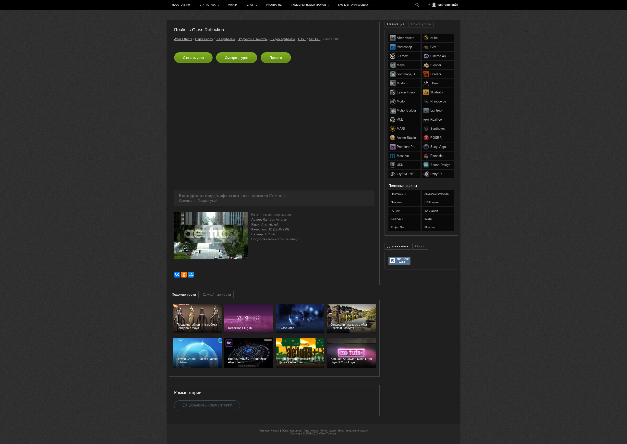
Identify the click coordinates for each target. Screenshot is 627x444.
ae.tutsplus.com (279, 214)
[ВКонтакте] (177, 275)
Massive (403, 156)
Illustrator (437, 92)
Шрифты (429, 227)
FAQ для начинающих (353, 4)
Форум (232, 4)
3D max (402, 56)
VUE (400, 119)
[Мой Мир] (191, 275)
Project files (398, 227)
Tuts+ (302, 39)
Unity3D (436, 174)
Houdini (435, 74)
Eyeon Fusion (406, 92)
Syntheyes (438, 128)
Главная (264, 430)
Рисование (274, 4)
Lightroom (437, 110)
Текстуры (397, 218)
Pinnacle (436, 156)
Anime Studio (406, 138)
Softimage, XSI (408, 74)
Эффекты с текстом (252, 39)
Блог (250, 4)
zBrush (435, 83)
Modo (401, 101)
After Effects (183, 39)
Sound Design (440, 165)
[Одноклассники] (184, 275)
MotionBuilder (406, 110)
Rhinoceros (438, 101)
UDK (400, 165)
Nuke (434, 38)
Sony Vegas (438, 147)
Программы (398, 193)
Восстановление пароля (353, 430)
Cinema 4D (438, 56)
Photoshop (404, 47)
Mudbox (402, 83)
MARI (401, 128)
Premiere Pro (406, 147)
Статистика (208, 4)
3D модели (431, 210)
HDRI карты (431, 202)
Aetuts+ (314, 39)
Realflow (436, 119)
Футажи (395, 210)
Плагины (396, 202)
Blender (435, 65)
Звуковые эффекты (436, 193)
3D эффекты (225, 39)
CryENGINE (405, 174)
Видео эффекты (282, 39)
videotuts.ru (180, 4)
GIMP (434, 47)
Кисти (428, 218)
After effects (405, 38)
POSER (436, 138)
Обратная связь (292, 430)
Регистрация (328, 430)
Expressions (204, 39)
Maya (401, 65)
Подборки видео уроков (308, 4)
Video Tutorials (328, 433)
